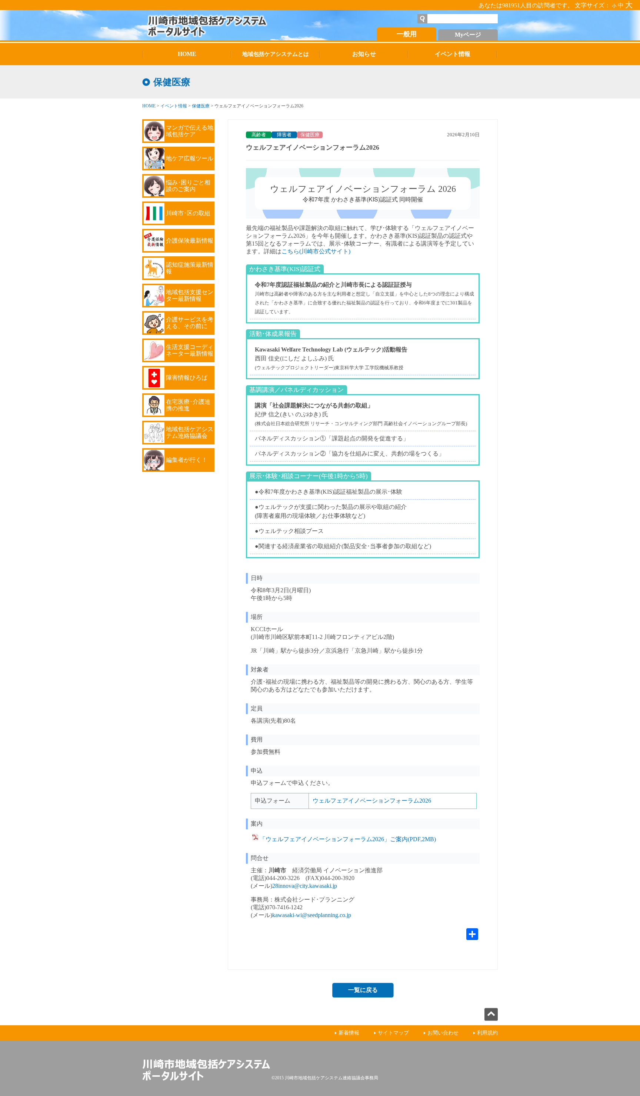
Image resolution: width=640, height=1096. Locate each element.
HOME (149, 106)
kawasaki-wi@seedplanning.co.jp (311, 915)
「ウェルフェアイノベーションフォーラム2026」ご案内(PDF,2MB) (348, 839)
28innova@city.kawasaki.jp (304, 886)
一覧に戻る (363, 990)
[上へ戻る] (491, 1019)
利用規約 (487, 1033)
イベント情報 (173, 106)
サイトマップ (393, 1033)
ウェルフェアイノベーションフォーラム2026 (372, 800)
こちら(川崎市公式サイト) (315, 251)
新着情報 (349, 1033)
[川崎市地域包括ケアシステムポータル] (225, 25)
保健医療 (201, 106)
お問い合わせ (443, 1033)
